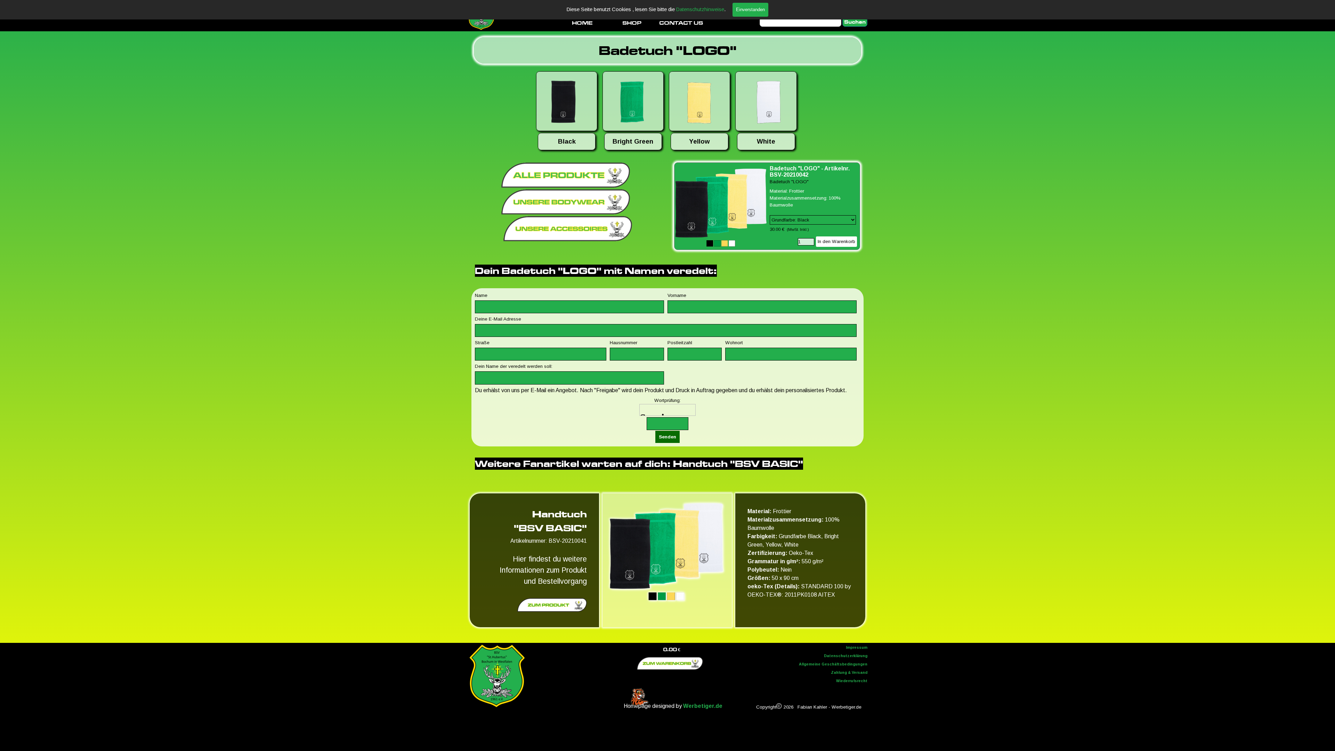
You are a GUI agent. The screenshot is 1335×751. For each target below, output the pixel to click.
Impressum (856, 647)
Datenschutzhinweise (700, 9)
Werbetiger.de (702, 706)
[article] (767, 206)
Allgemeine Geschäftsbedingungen (833, 664)
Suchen (855, 22)
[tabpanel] (667, 50)
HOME (582, 22)
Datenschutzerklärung (845, 656)
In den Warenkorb (836, 241)
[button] (566, 101)
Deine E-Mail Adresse (498, 319)
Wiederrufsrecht (851, 681)
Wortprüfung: (667, 400)
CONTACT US (681, 22)
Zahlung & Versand (849, 672)
